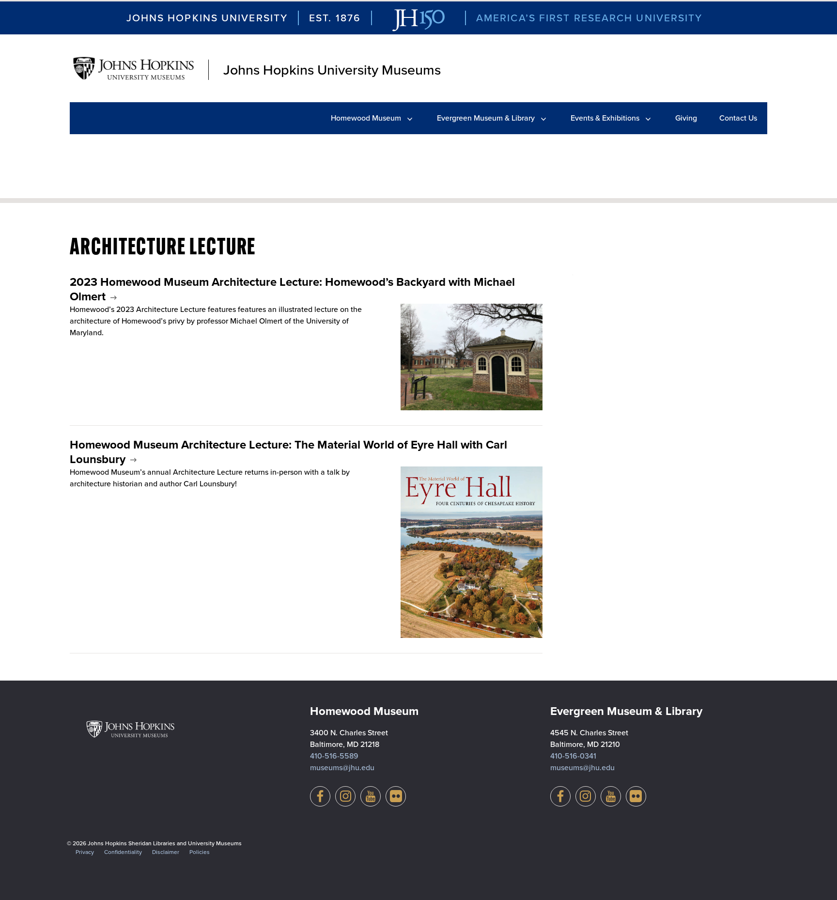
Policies (199, 852)
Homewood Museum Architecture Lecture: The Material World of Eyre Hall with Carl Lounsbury (288, 452)
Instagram (345, 796)
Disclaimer (165, 852)
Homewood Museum (366, 118)
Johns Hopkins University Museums (332, 70)
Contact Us (738, 118)
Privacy (85, 852)
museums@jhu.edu (342, 767)
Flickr (396, 796)
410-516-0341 (573, 755)
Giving (686, 118)
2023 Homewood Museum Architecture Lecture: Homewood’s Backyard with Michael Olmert (292, 289)
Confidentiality (123, 852)
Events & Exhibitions (605, 118)
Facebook (320, 796)
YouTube (370, 796)
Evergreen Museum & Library (486, 118)
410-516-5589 (334, 755)
